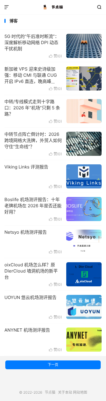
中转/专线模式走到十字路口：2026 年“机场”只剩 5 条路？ (32, 108)
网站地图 (80, 392)
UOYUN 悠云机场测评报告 (30, 297)
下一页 (53, 364)
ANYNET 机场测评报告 (27, 330)
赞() (55, 56)
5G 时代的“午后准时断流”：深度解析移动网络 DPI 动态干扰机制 (31, 42)
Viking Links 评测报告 (26, 167)
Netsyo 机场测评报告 (25, 232)
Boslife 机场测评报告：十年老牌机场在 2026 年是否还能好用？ (33, 206)
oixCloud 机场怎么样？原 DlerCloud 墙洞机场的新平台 (31, 271)
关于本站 (65, 392)
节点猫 (53, 7)
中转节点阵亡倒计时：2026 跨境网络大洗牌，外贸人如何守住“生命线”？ (33, 140)
